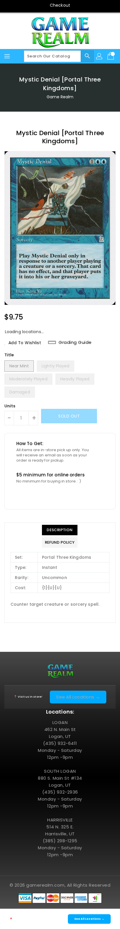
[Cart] (111, 56)
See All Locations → (78, 697)
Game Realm (60, 97)
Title (9, 355)
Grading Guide (75, 342)
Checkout (60, 5)
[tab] (59, 530)
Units (10, 406)
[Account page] (99, 56)
